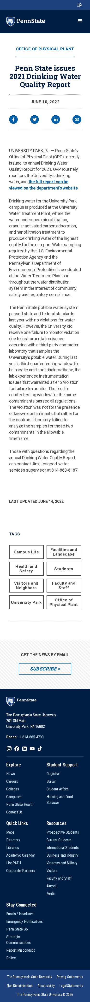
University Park (26, 602)
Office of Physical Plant (45, 49)
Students (63, 568)
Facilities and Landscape (63, 552)
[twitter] (34, 120)
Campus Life (26, 552)
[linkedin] (55, 120)
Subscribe (43, 669)
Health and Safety (26, 568)
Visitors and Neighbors (26, 585)
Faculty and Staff (64, 585)
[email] (76, 120)
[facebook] (13, 120)
